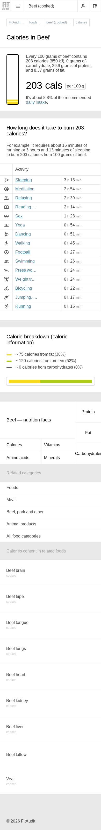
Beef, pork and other (25, 512)
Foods (12, 487)
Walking (22, 243)
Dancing (23, 234)
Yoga (20, 225)
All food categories (23, 536)
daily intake (36, 102)
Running (23, 306)
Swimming (25, 261)
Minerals (52, 457)
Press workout (27, 270)
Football (22, 252)
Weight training (27, 279)
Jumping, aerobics (27, 297)
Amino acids (17, 457)
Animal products (21, 524)
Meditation (24, 189)
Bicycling (23, 288)
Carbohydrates (88, 453)
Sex (19, 216)
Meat (11, 500)
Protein (88, 412)
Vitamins (52, 445)
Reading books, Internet (27, 207)
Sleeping (23, 180)
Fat (88, 432)
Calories (14, 445)
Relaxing (23, 198)
